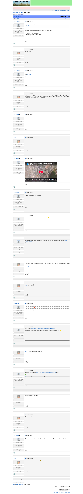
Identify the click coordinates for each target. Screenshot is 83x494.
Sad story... (26, 351)
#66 (25, 137)
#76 (25, 370)
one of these (29, 74)
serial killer (38, 461)
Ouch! (26, 285)
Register (68, 10)
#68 (25, 192)
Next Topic (67, 18)
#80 (25, 458)
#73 (25, 303)
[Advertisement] (51, 3)
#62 (25, 49)
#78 (25, 414)
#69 (25, 215)
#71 (25, 260)
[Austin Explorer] (18, 26)
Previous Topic (17, 18)
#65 (25, 114)
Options (62, 16)
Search (61, 10)
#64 (25, 93)
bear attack (31, 139)
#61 (25, 21)
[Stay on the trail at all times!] (31, 25)
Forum (53, 10)
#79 (25, 435)
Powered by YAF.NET (55, 492)
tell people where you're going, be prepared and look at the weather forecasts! (43, 328)
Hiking (17, 12)
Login (65, 10)
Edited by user (28, 376)
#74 (25, 326)
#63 (25, 70)
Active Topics (57, 10)
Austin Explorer (16, 21)
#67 (25, 158)
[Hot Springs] (27, 374)
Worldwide (21, 12)
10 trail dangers (29, 218)
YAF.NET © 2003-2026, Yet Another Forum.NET (64, 492)
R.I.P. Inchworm (27, 266)
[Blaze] (18, 54)
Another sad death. (41, 416)
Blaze (15, 49)
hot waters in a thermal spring (45, 194)
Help (63, 10)
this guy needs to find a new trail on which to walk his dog (35, 72)
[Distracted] (27, 242)
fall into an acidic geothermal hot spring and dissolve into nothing (46, 372)
